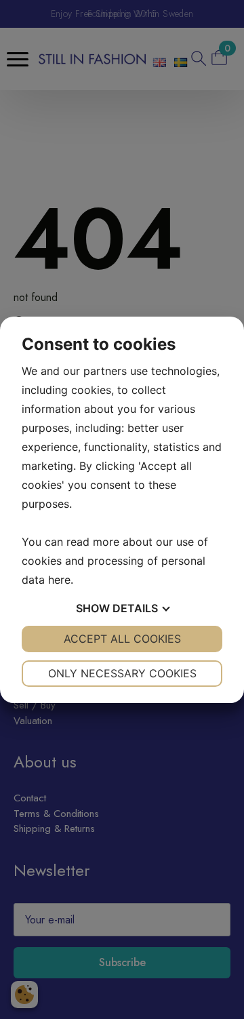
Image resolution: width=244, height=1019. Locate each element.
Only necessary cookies (122, 673)
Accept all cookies (122, 638)
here (59, 579)
